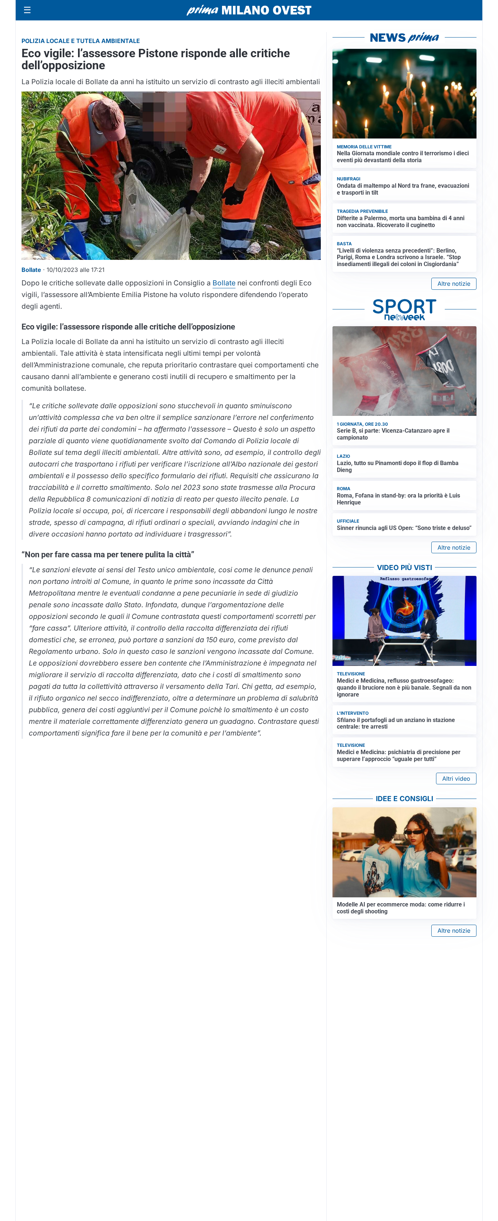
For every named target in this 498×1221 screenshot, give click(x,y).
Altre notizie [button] (453, 283)
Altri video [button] (456, 778)
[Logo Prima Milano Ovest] (249, 10)
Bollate (224, 282)
